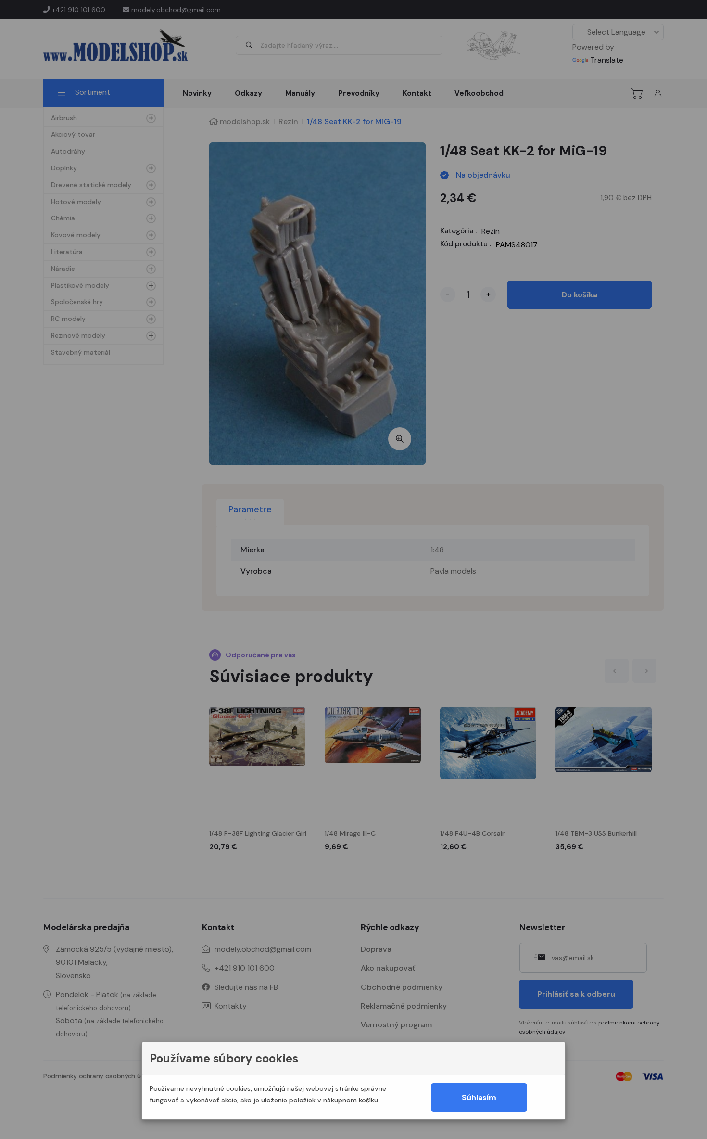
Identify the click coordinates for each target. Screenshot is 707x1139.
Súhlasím (479, 1097)
